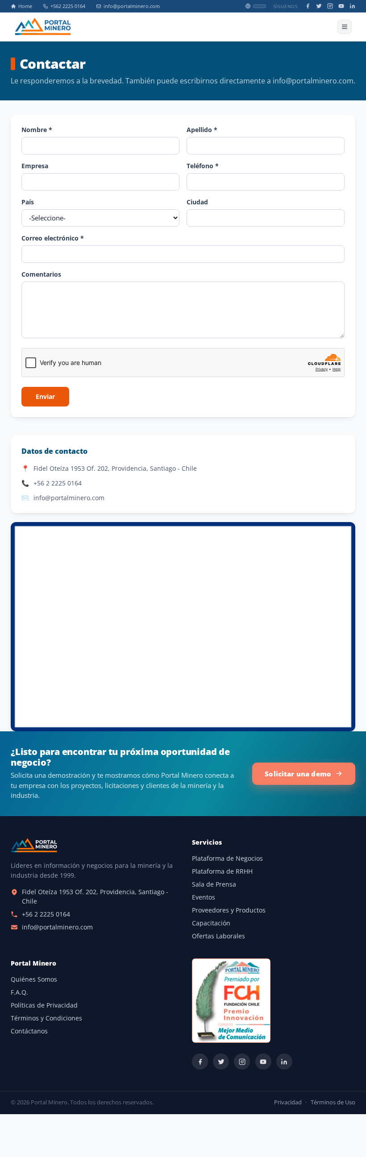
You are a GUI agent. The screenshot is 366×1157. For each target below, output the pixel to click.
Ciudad (197, 202)
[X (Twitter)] (319, 6)
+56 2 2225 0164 (57, 483)
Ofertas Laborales (218, 936)
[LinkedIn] (352, 6)
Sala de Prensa (214, 884)
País (27, 202)
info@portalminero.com (132, 6)
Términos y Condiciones (46, 1018)
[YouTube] (341, 6)
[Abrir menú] (344, 27)
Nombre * (36, 129)
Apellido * (202, 129)
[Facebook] (308, 6)
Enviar (45, 396)
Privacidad (288, 1102)
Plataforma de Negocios (227, 858)
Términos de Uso (333, 1102)
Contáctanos (29, 1031)
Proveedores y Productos (229, 910)
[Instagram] (330, 6)
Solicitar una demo (298, 773)
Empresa (34, 166)
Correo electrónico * (52, 238)
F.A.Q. (19, 992)
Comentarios (41, 274)
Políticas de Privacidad (44, 1005)
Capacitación (211, 923)
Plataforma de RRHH (222, 871)
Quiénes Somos (34, 979)
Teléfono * (203, 166)
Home (25, 6)
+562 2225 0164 (67, 6)
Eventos (203, 897)
